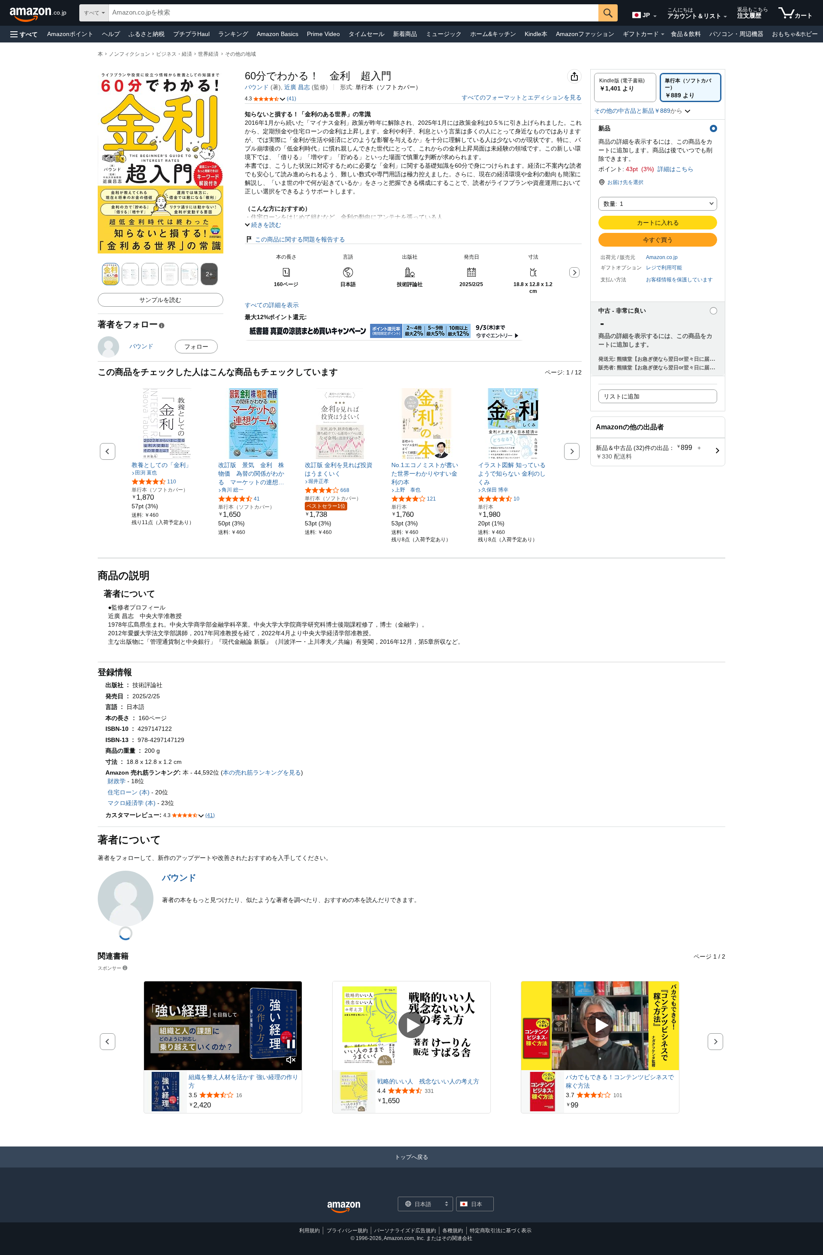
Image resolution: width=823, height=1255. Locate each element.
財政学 (117, 781)
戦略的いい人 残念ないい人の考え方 (428, 1081)
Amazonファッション (585, 33)
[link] (167, 465)
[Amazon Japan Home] (343, 1207)
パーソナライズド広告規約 (405, 1231)
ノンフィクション (129, 54)
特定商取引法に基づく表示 (501, 1231)
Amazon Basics (277, 33)
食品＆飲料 (686, 33)
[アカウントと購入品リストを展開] (725, 17)
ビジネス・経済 (174, 54)
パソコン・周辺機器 (736, 33)
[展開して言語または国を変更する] (655, 16)
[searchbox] (353, 13)
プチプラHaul (191, 33)
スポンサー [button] (109, 968)
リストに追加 (622, 396)
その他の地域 (240, 54)
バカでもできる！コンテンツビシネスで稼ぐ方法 (620, 1081)
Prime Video (323, 33)
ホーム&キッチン (493, 33)
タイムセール (366, 33)
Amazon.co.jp (662, 257)
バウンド (257, 87)
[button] (24, 34)
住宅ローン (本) (129, 792)
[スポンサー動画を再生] (411, 1025)
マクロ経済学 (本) (132, 802)
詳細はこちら (676, 169)
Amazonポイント (70, 33)
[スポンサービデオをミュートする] (291, 1060)
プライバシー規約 (347, 1231)
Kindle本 (536, 33)
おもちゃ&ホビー (795, 33)
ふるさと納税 (147, 33)
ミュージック (444, 33)
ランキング (233, 33)
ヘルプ (111, 33)
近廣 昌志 (297, 87)
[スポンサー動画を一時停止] (291, 1045)
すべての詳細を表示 (272, 305)
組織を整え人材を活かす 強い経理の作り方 (243, 1081)
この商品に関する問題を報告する (300, 239)
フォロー (196, 346)
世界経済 (208, 54)
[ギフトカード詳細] (662, 34)
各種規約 (452, 1231)
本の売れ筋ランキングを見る (262, 772)
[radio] (625, 87)
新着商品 (405, 33)
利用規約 (309, 1231)
